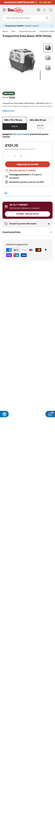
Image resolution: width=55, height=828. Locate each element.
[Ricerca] (47, 18)
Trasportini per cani (27, 31)
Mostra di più (8, 111)
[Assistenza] (38, 10)
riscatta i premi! (22, 26)
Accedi (5, 134)
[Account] (44, 10)
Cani (13, 31)
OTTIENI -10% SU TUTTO (27, 214)
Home (5, 31)
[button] (27, 25)
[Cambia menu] (4, 10)
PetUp (12, 97)
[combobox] (26, 18)
